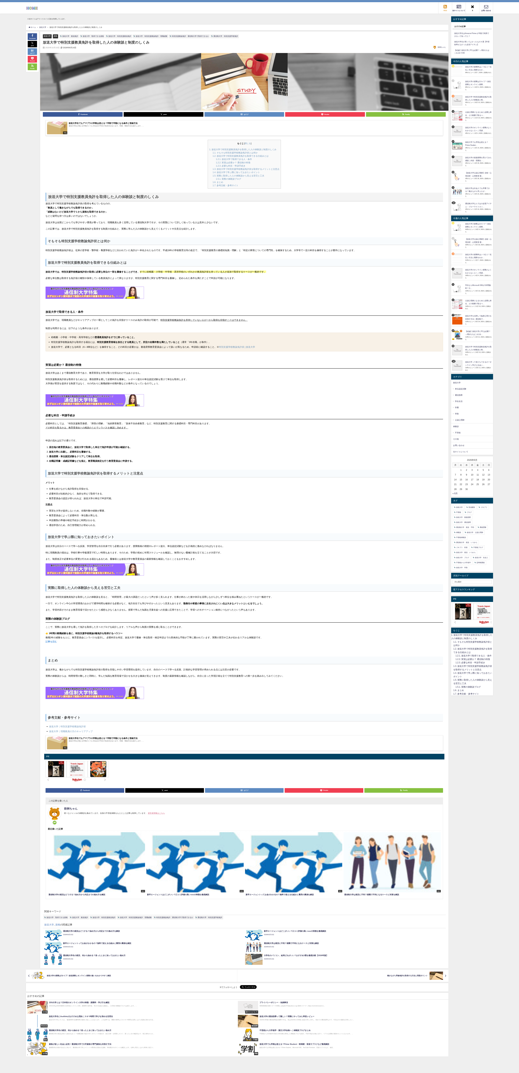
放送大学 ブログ (462, 557)
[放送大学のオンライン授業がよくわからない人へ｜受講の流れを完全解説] (457, 131)
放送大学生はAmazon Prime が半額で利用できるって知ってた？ (471, 34)
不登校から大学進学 (463, 562)
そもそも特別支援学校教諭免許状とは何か (235, 153)
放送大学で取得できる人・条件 (234, 159)
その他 (456, 439)
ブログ (469, 512)
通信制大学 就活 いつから (466, 542)
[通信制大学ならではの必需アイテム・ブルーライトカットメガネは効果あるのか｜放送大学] (457, 207)
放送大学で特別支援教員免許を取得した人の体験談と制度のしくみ (242, 149)
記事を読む (51, 641)
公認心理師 (459, 420)
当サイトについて (460, 452)
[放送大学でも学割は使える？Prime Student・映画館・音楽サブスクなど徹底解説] (457, 146)
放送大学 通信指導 (463, 522)
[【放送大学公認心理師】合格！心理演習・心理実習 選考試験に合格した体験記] (457, 176)
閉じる (248, 143)
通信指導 (459, 395)
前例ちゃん (442, 47)
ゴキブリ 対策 (462, 547)
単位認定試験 (460, 389)
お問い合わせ (458, 445)
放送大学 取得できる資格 (93, 36)
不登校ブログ (478, 547)
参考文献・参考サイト (225, 185)
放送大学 (47, 36)
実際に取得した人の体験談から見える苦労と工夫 (238, 176)
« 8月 (455, 493)
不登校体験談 (461, 537)
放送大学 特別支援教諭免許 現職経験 (151, 36)
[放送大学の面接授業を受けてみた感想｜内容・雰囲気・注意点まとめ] (457, 161)
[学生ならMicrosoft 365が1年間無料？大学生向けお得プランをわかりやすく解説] (457, 289)
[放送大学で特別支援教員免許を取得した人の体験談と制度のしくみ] (457, 100)
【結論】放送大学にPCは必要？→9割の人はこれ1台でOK (471, 51)
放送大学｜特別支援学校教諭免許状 (67, 726)
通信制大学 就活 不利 (465, 527)
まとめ (218, 182)
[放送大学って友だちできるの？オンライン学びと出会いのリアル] (457, 365)
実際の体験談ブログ (228, 179)
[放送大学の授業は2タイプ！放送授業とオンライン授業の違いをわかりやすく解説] (457, 85)
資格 (55, 36)
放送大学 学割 (462, 567)
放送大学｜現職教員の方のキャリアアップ (71, 731)
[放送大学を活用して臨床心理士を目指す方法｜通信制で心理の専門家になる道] (457, 319)
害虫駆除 (471, 507)
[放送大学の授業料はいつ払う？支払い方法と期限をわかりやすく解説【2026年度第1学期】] (457, 70)
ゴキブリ (484, 507)
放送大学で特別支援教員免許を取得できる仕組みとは (241, 156)
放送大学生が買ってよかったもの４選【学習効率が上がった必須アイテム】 (471, 43)
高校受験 (483, 527)
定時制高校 (481, 562)
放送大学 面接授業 (463, 517)
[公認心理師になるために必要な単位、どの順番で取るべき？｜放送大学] (457, 116)
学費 (457, 407)
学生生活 (459, 401)
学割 (457, 414)
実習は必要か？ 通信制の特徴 (233, 162)
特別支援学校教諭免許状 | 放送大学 (237, 347)
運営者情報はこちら (156, 813)
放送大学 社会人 (481, 557)
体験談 (458, 532)
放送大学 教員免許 (70, 36)
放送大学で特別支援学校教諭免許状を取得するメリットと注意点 (246, 169)
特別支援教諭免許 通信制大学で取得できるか (190, 36)
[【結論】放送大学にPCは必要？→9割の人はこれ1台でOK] (457, 335)
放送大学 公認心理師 (475, 532)
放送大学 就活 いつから (466, 552)
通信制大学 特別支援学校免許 (225, 36)
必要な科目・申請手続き (230, 166)
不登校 (458, 433)
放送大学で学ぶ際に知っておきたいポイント (236, 172)
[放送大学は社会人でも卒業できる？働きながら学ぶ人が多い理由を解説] (457, 192)
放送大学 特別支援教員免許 (119, 36)
